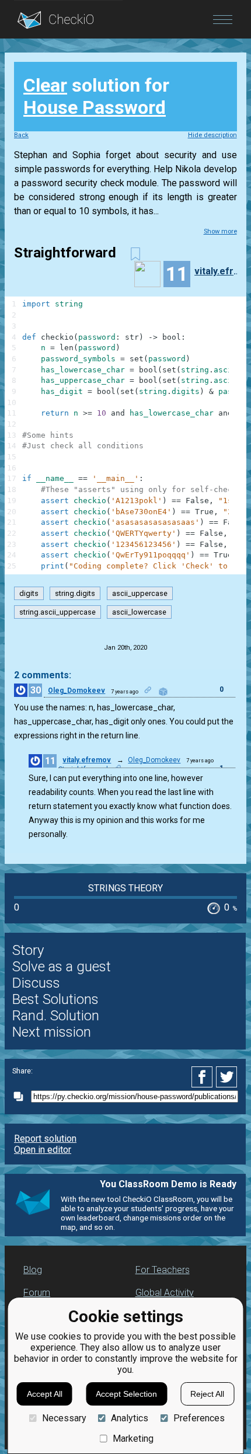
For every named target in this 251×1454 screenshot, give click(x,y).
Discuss (36, 983)
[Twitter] (227, 1076)
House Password (94, 107)
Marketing (133, 1438)
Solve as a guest (61, 966)
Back (21, 135)
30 (35, 690)
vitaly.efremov (220, 271)
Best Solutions (55, 999)
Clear (45, 85)
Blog (32, 1269)
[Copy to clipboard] (21, 1096)
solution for (96, 96)
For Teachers (162, 1269)
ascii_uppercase (140, 593)
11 (50, 760)
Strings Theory (125, 888)
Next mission (51, 1032)
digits (29, 593)
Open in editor (42, 1149)
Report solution (45, 1138)
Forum (36, 1292)
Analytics (129, 1418)
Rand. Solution (55, 1015)
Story (28, 950)
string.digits (75, 593)
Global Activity (164, 1292)
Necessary (64, 1418)
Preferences (198, 1418)
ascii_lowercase (139, 612)
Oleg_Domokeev (76, 690)
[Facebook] (203, 1076)
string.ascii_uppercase (57, 612)
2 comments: (42, 675)
